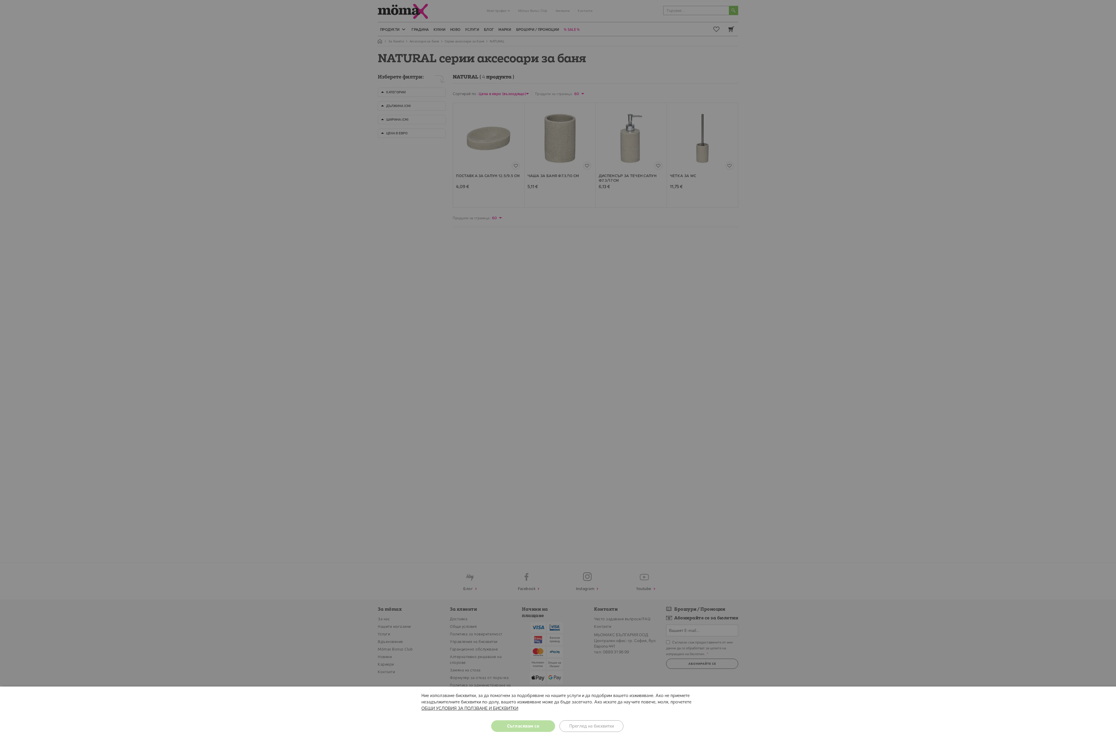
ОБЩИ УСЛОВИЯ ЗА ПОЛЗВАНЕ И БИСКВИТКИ (469, 708)
